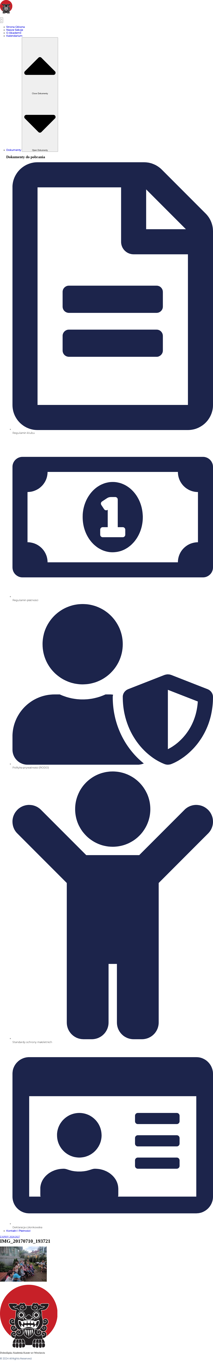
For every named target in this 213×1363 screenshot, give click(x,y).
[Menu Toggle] (1, 20)
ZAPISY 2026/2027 (10, 1236)
